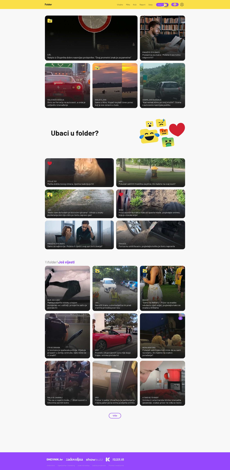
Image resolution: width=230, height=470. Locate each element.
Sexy (150, 4)
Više (115, 415)
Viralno (120, 4)
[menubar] (182, 4)
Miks (128, 4)
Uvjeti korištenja (83, 465)
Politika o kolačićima (116, 465)
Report (142, 4)
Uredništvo (51, 465)
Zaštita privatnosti (99, 465)
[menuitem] (182, 4)
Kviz (135, 4)
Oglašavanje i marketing (66, 465)
